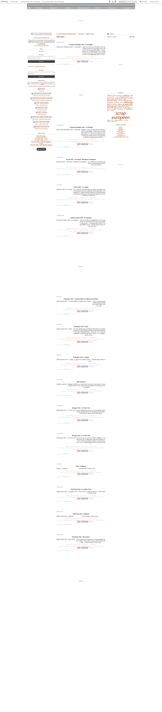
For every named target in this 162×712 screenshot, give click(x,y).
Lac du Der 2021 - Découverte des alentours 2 (41, 145)
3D (132, 109)
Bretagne (120, 132)
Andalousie (120, 129)
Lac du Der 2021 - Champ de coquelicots (41, 141)
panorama (130, 105)
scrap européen (121, 115)
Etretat (108, 109)
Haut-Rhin (120, 100)
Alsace (112, 98)
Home (29, 7)
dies (131, 95)
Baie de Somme (118, 107)
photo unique (118, 105)
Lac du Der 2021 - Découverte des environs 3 (41, 144)
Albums (121, 127)
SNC (112, 120)
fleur (108, 110)
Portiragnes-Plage (112, 100)
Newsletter (39, 8)
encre (121, 120)
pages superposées (112, 106)
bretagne (116, 120)
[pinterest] (115, 2)
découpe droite (127, 100)
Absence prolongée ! (41, 136)
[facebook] (110, 2)
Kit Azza (68, 8)
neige (117, 97)
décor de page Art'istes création (115, 99)
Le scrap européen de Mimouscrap (66, 34)
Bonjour (41, 143)
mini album (113, 109)
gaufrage (128, 109)
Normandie (116, 102)
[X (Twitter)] (113, 2)
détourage (128, 102)
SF (124, 109)
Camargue (110, 102)
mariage (112, 110)
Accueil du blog (41, 44)
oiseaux (125, 107)
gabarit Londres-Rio (111, 121)
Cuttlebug (125, 95)
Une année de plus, (41, 135)
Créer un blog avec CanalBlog (41, 45)
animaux (126, 120)
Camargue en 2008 (120, 136)
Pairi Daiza (120, 109)
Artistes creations (111, 97)
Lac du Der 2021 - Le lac (41, 140)
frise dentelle (110, 107)
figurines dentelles (112, 104)
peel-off (121, 102)
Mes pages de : (112, 8)
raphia (124, 99)
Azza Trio (97, 8)
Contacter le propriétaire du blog (36, 66)
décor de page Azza (125, 104)
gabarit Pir (124, 105)
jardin (108, 120)
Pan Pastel (124, 98)
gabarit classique (117, 95)
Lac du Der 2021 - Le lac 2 (41, 139)
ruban (131, 97)
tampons (127, 106)
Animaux (121, 130)
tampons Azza (124, 97)
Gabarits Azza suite (82, 8)
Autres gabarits (127, 8)
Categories (81, 34)
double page (110, 105)
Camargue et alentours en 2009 (120, 137)
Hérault (109, 95)
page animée (131, 98)
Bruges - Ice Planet (120, 133)
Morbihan (130, 107)
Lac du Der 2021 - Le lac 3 (41, 138)
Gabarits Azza (53, 8)
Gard (108, 98)
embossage (118, 98)
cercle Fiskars (121, 106)
